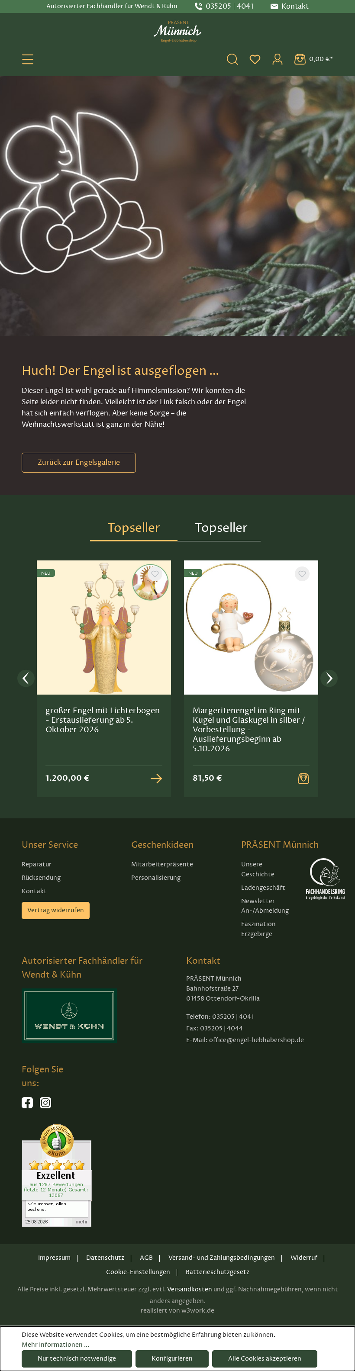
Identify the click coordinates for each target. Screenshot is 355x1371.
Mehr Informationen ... (55, 1344)
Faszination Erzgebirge (258, 929)
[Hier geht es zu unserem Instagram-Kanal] (45, 1106)
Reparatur (37, 864)
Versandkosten (189, 1289)
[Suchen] (232, 59)
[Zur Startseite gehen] (177, 31)
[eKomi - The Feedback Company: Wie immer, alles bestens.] (57, 1175)
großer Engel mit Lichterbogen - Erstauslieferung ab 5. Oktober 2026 (102, 720)
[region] (177, 679)
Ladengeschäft (263, 887)
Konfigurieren (172, 1358)
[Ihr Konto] (277, 59)
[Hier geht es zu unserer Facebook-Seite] (27, 1106)
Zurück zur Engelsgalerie (79, 462)
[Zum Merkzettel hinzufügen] (155, 573)
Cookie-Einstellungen (138, 1272)
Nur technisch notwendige (77, 1358)
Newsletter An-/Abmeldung (265, 906)
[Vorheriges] (26, 678)
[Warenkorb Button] (303, 778)
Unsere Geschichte (257, 869)
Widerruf (303, 1258)
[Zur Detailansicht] (156, 778)
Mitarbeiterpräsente (162, 864)
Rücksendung (41, 878)
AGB (146, 1258)
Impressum (54, 1258)
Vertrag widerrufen (55, 910)
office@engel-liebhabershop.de (256, 1040)
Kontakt (34, 891)
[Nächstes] (329, 678)
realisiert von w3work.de (177, 1310)
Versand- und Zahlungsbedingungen (221, 1258)
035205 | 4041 (229, 6)
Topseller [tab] (133, 527)
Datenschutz (105, 1258)
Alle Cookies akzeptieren (264, 1358)
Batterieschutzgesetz (217, 1272)
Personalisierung (156, 878)
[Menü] (27, 59)
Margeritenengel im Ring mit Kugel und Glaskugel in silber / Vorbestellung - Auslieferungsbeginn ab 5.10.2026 (249, 729)
